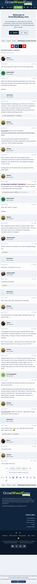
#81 (35, 64)
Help (28, 535)
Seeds (33, 524)
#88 (35, 223)
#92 (35, 297)
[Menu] (2, 7)
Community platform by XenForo (16, 541)
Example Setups (31, 526)
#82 (35, 78)
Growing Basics (31, 518)
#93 (35, 312)
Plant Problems (31, 520)
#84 (35, 128)
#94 (35, 328)
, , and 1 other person (16, 192)
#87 (35, 204)
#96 (35, 380)
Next (24, 468)
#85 (35, 154)
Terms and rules (13, 535)
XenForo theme (23, 542)
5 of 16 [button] (18, 468)
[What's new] (31, 7)
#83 (35, 101)
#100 (34, 460)
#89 (35, 243)
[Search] (35, 7)
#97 (35, 409)
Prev (13, 468)
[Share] (32, 64)
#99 (35, 446)
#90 (35, 264)
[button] (27, 7)
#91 (35, 279)
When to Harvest (30, 522)
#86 (35, 181)
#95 (35, 355)
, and (12, 115)
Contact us (5, 535)
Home (32, 535)
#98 (35, 425)
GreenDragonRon (6, 411)
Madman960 (4, 130)
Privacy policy (22, 535)
